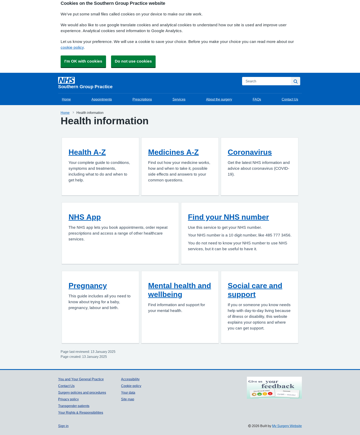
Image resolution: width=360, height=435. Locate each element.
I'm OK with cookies (83, 61)
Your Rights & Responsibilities (80, 412)
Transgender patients (73, 405)
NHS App (85, 217)
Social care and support (255, 290)
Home (66, 99)
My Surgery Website (287, 425)
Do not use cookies (133, 61)
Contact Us (290, 99)
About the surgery (219, 99)
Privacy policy (68, 399)
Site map (127, 399)
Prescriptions (142, 99)
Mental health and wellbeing (179, 290)
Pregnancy (88, 285)
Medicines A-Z (173, 152)
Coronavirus (250, 152)
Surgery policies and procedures (82, 392)
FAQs (257, 99)
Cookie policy (131, 385)
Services (178, 99)
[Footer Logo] (274, 388)
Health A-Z (87, 152)
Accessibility (130, 379)
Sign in (63, 425)
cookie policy (72, 47)
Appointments (101, 99)
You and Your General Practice (81, 379)
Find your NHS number (228, 217)
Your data (128, 392)
